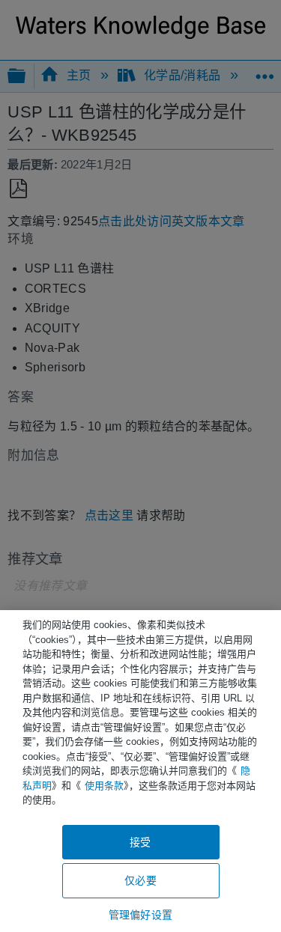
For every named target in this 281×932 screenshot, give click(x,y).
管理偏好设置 (140, 915)
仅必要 (140, 880)
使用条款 (104, 785)
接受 (140, 842)
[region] (140, 771)
